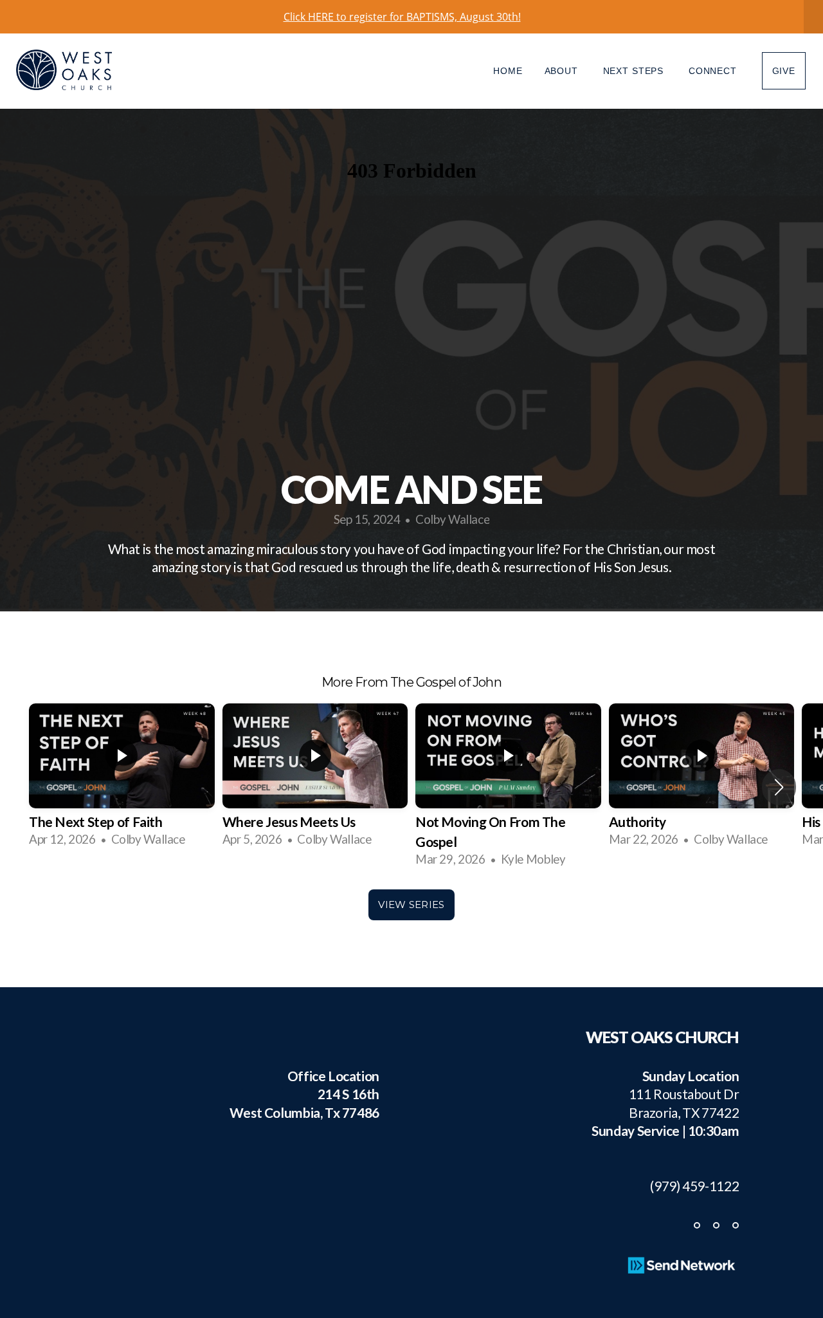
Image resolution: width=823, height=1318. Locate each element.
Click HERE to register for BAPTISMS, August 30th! (402, 17)
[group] (122, 776)
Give (783, 71)
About (563, 71)
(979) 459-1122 (688, 1186)
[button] (779, 787)
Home (507, 71)
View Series (411, 904)
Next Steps (635, 71)
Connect (714, 71)
